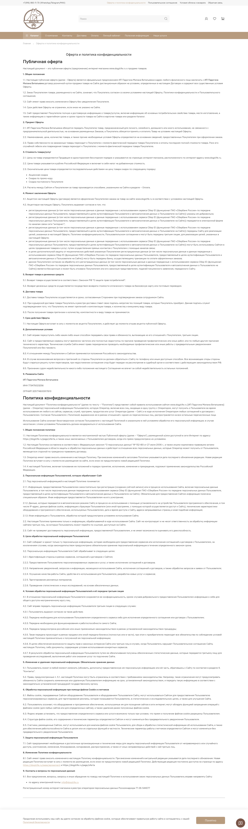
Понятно (210, 820)
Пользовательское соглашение (162, 2)
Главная (27, 43)
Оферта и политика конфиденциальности (126, 2)
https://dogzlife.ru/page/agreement (41, 765)
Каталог (34, 35)
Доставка (81, 35)
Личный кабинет (111, 35)
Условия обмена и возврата (193, 2)
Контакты (67, 35)
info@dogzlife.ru (70, 782)
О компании (51, 35)
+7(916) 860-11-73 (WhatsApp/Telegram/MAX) (44, 2)
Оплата (94, 35)
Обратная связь (215, 2)
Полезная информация (137, 35)
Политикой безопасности (36, 822)
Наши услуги (160, 35)
